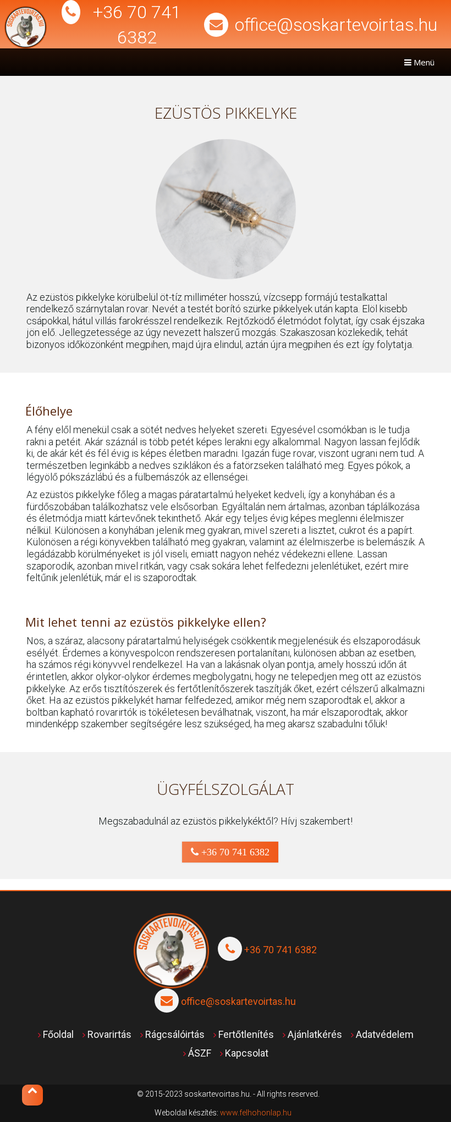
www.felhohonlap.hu (256, 1112)
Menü (423, 62)
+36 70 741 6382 (234, 852)
